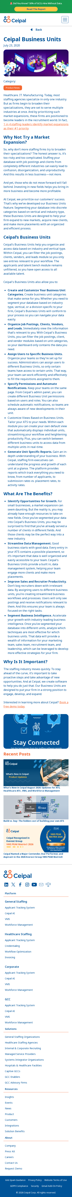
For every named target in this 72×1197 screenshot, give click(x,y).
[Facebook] (20, 884)
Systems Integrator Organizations (24, 1059)
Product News (13, 87)
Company (10, 1145)
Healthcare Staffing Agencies (21, 1042)
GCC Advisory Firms (16, 1082)
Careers (9, 1157)
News (8, 1108)
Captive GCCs (12, 1071)
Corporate (12, 967)
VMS (7, 919)
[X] (13, 884)
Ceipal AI (10, 913)
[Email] (41, 884)
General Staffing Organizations (22, 1036)
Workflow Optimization (18, 951)
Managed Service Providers (20, 1054)
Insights (9, 1097)
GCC (7, 999)
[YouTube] (34, 884)
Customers (11, 1119)
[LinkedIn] (6, 884)
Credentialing (12, 945)
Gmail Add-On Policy (52, 1186)
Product (9, 1114)
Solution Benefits (15, 1131)
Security (35, 1186)
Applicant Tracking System (20, 907)
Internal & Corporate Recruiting (23, 1048)
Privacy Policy (35, 1180)
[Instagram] (27, 884)
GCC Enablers (12, 1076)
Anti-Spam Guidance (15, 1180)
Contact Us (11, 1162)
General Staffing (16, 901)
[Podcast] (48, 884)
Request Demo (13, 1168)
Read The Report (36, 9)
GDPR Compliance (19, 1186)
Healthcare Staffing (18, 934)
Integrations (12, 1125)
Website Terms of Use (55, 1180)
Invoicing (10, 957)
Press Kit (10, 1151)
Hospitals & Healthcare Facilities (23, 1065)
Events (9, 1102)
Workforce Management (19, 924)
